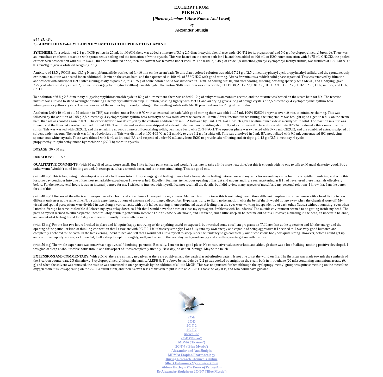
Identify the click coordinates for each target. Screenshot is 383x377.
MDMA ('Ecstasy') (191, 342)
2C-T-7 (192, 330)
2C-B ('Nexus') (191, 338)
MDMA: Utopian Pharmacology (191, 355)
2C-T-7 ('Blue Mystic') (191, 346)
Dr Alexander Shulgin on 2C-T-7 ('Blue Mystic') (191, 371)
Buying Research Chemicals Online (192, 359)
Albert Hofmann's (191, 363)
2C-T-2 (192, 326)
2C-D (191, 321)
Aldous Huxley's (191, 367)
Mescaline (191, 334)
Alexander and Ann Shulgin (191, 351)
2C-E (191, 317)
